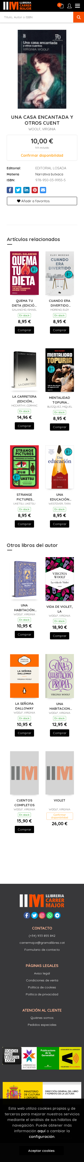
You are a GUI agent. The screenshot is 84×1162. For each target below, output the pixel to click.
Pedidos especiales (42, 1025)
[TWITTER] (34, 915)
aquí (41, 1130)
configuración (41, 1136)
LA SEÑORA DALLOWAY (24, 705)
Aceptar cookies (41, 1150)
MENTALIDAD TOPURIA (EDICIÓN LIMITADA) (59, 399)
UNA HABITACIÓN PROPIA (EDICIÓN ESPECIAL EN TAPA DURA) (24, 607)
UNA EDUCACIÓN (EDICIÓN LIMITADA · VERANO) (59, 496)
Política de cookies (42, 987)
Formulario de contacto (42, 950)
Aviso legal (42, 973)
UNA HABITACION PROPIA (60, 706)
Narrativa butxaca (49, 174)
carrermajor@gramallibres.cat (42, 943)
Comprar (24, 330)
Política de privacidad (42, 994)
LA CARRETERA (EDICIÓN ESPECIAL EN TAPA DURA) (24, 398)
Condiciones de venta (42, 980)
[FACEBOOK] (27, 915)
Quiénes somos (42, 1018)
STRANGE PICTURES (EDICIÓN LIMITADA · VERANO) (24, 496)
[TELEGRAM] (57, 915)
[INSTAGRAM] (42, 915)
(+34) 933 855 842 (42, 936)
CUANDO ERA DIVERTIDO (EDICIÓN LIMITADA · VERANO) (59, 303)
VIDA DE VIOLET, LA (59, 608)
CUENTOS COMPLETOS (24, 802)
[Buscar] (78, 17)
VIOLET (59, 800)
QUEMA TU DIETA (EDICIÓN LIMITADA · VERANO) (24, 303)
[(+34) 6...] (49, 915)
